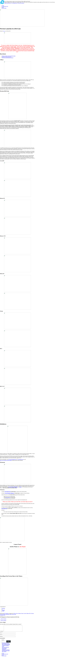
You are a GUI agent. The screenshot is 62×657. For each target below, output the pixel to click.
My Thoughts (6, 613)
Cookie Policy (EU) (5, 6)
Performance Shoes (9, 614)
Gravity (25, 613)
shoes (15, 614)
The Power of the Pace (5, 647)
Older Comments (3, 618)
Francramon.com (7, 497)
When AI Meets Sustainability (4, 648)
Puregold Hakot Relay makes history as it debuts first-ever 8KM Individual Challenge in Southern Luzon (6, 645)
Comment (2, 631)
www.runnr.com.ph (20, 459)
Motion (28, 613)
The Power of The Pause (6, 649)
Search (8, 641)
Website (1, 636)
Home (3, 7)
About (3, 5)
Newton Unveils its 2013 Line (6, 56)
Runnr (13, 614)
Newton (32, 613)
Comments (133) (2, 615)
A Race (15, 613)
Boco (17, 613)
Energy (22, 613)
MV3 (30, 613)
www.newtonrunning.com (12, 459)
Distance (19, 613)
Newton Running (2, 614)
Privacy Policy (4, 8)
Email (1, 634)
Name (1, 632)
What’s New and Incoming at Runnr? (7, 57)
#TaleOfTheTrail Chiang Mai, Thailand (5, 651)
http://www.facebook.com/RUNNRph (6, 460)
